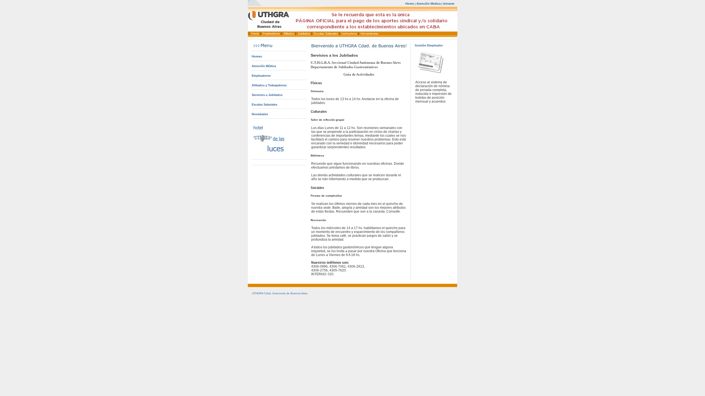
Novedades (260, 114)
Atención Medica (428, 3)
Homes (257, 56)
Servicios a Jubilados (267, 95)
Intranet (448, 3)
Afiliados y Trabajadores (269, 85)
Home (409, 3)
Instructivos (349, 33)
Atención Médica (264, 66)
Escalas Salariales (326, 33)
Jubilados (304, 33)
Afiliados (288, 33)
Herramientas (369, 33)
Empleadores (271, 33)
